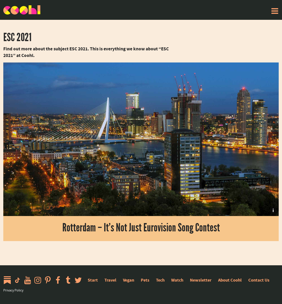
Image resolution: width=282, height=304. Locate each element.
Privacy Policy (13, 290)
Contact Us (258, 280)
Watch (177, 280)
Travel (110, 280)
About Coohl (230, 280)
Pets (145, 280)
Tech (160, 280)
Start (93, 280)
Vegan (128, 280)
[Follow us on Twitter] (79, 280)
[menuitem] (275, 11)
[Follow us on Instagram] (39, 280)
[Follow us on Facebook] (59, 280)
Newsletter (201, 280)
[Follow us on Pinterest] (49, 280)
